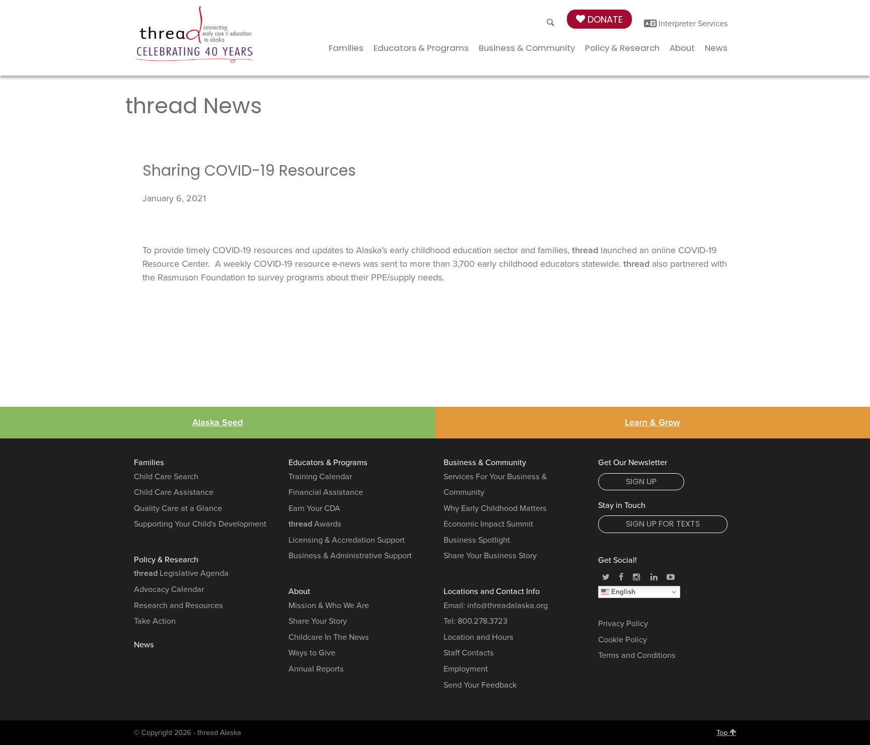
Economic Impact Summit (488, 524)
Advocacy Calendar (169, 589)
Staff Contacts (469, 653)
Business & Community (527, 48)
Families (346, 48)
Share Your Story (317, 621)
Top (723, 732)
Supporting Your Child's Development (200, 524)
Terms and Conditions (637, 655)
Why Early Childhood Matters (495, 508)
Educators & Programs (421, 48)
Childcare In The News (328, 637)
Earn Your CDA (314, 508)
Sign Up (641, 481)
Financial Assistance (325, 492)
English (622, 591)
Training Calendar (320, 477)
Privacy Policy (623, 624)
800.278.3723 (483, 621)
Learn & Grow (652, 422)
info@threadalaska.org (507, 606)
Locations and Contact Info (492, 591)
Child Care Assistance (173, 492)
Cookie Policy (622, 640)
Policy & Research (622, 48)
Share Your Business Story (490, 556)
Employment (466, 669)
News (716, 48)
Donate (604, 19)
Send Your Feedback (480, 685)
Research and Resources (178, 606)
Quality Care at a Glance (178, 508)
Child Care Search (166, 477)
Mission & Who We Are (328, 606)
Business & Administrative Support (350, 556)
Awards (314, 524)
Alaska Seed (217, 422)
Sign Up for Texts (663, 524)
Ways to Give (311, 653)
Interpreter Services (692, 24)
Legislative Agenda (181, 573)
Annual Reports (316, 669)
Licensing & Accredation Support (346, 540)
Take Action (155, 621)
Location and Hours (479, 637)
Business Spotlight (477, 540)
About (682, 48)
